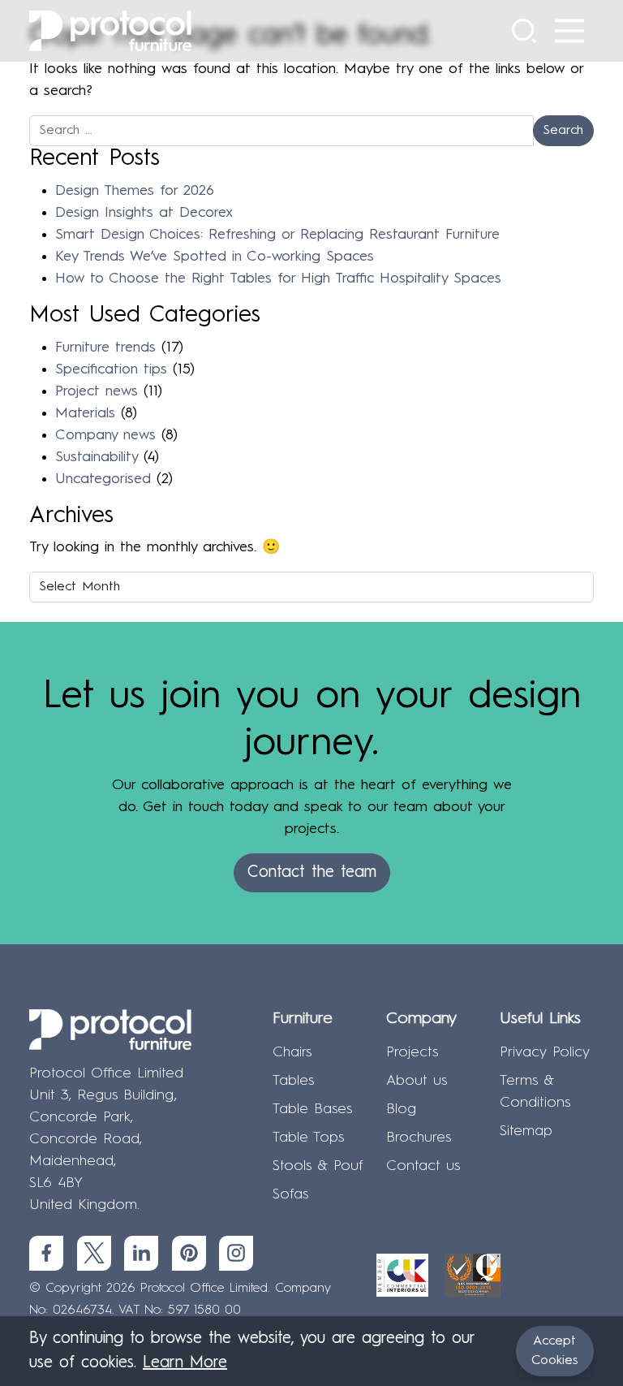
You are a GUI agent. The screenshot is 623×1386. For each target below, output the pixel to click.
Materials (85, 413)
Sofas (290, 1194)
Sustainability (96, 457)
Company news (105, 435)
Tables (293, 1080)
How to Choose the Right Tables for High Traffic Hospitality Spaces (278, 278)
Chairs (292, 1052)
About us (416, 1080)
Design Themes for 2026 (134, 191)
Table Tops (308, 1137)
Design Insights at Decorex (144, 212)
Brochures (418, 1137)
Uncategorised (103, 479)
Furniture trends (105, 347)
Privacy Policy (545, 1052)
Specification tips (111, 369)
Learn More (185, 1363)
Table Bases (312, 1109)
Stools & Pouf (318, 1166)
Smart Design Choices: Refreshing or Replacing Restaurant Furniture (277, 234)
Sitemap (526, 1131)
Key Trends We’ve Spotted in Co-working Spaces (214, 256)
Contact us (423, 1166)
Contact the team (311, 873)
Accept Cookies (554, 1351)
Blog (401, 1109)
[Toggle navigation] (569, 30)
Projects (412, 1052)
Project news (96, 391)
